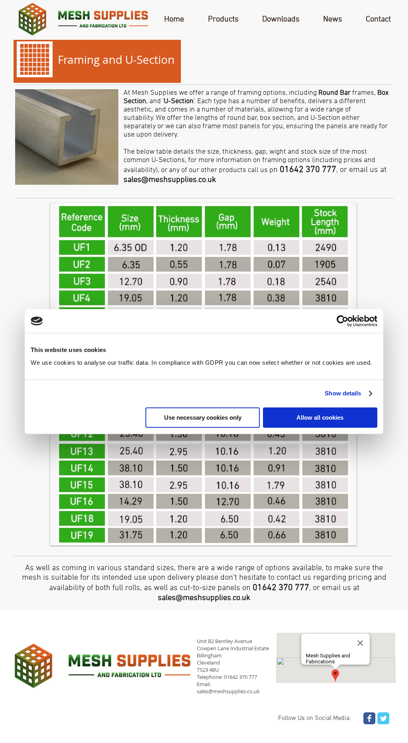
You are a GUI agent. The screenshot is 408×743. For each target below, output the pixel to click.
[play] (338, 210)
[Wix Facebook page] (369, 718)
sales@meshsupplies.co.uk (170, 180)
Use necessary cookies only (202, 417)
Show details (343, 393)
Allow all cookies (319, 417)
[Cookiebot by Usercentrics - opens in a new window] (342, 321)
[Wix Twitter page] (383, 718)
